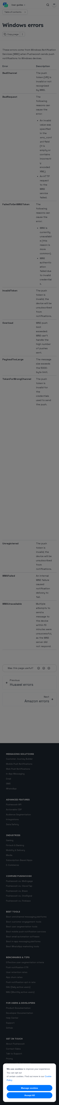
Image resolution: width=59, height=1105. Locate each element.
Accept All (29, 1095)
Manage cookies (29, 1088)
